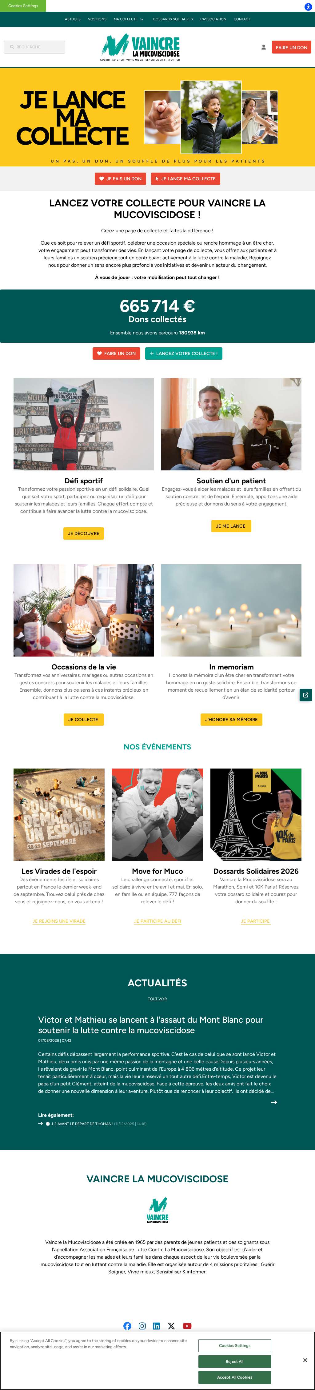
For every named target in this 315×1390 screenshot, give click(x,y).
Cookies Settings (23, 5)
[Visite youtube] (187, 1326)
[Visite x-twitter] (171, 1326)
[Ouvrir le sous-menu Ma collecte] (142, 19)
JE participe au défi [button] (157, 921)
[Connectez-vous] (263, 47)
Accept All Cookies (234, 1377)
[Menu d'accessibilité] (308, 6)
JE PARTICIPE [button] (256, 921)
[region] (157, 1361)
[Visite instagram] (142, 1326)
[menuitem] (72, 19)
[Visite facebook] (127, 1326)
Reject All (234, 1361)
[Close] (305, 1360)
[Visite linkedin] (156, 1326)
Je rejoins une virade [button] (59, 921)
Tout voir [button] (157, 999)
